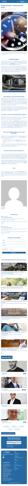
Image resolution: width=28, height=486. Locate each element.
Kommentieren (13, 252)
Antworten (2, 223)
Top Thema (16, 460)
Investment (22, 158)
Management (16, 456)
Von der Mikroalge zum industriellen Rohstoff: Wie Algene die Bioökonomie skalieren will (7, 465)
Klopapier (20, 62)
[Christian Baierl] (14, 382)
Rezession (22, 157)
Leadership (16, 454)
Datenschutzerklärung (17, 465)
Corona (11, 62)
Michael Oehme (6, 426)
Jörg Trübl (10, 429)
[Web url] (24, 373)
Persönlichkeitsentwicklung (18, 457)
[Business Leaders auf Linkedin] (3, 457)
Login (18, 1)
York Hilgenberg (14, 426)
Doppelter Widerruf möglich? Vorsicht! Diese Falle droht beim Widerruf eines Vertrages (7, 479)
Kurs (1, 161)
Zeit (26, 107)
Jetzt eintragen (14, 443)
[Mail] (25, 373)
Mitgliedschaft (16, 468)
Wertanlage (18, 155)
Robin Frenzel (22, 426)
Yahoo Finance (7, 138)
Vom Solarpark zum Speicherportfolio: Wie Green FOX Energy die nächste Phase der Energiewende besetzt (7, 470)
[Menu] (26, 1)
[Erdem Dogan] (14, 366)
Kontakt (15, 469)
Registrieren (22, 1)
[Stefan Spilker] (14, 398)
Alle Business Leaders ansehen (8, 433)
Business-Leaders (17, 453)
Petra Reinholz (17, 429)
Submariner (17, 156)
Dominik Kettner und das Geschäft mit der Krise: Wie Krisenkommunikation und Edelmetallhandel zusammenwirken (7, 474)
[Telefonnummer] (24, 389)
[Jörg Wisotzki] (14, 415)
